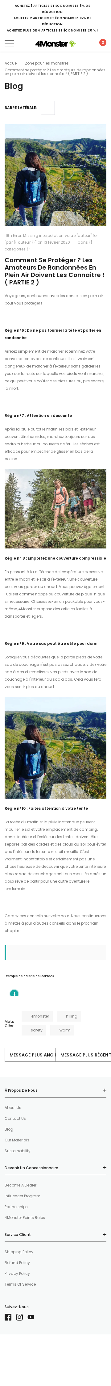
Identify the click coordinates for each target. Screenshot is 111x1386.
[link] (10, 1317)
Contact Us (15, 1118)
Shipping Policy (19, 1251)
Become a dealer (20, 1185)
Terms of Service (20, 1284)
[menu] (9, 43)
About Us (13, 1107)
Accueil (11, 63)
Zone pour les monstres (47, 63)
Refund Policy (17, 1262)
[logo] (55, 44)
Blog (9, 1129)
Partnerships (16, 1206)
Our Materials (17, 1140)
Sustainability (18, 1150)
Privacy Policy (17, 1273)
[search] (23, 43)
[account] (86, 43)
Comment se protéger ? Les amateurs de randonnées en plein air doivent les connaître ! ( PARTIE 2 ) (55, 271)
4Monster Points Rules (25, 1217)
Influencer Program (22, 1196)
